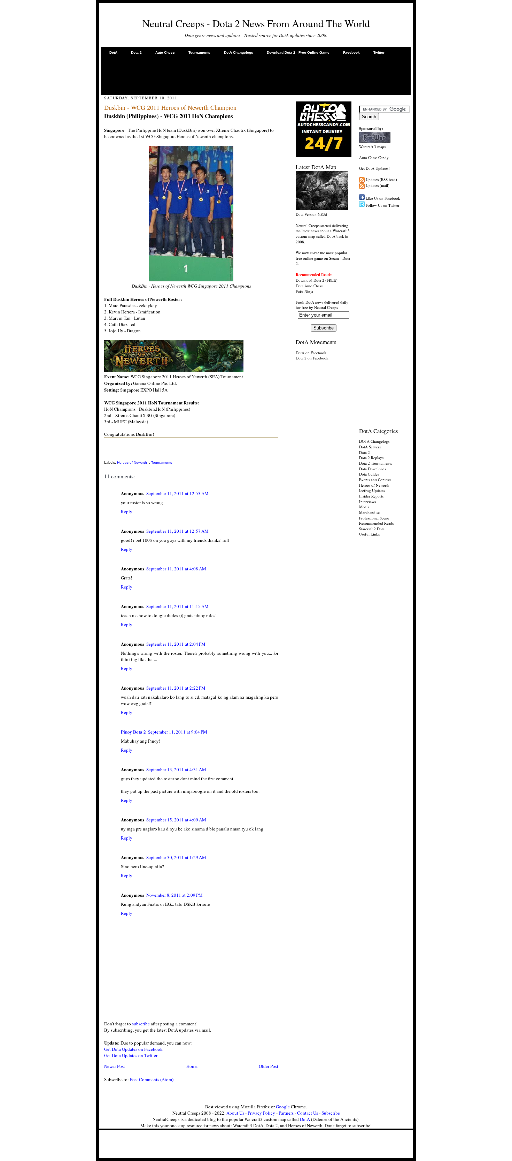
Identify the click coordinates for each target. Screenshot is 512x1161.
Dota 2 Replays (371, 457)
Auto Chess (165, 52)
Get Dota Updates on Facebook (133, 1049)
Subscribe (330, 1113)
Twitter (379, 52)
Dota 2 (136, 52)
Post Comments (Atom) (151, 1079)
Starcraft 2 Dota (372, 528)
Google (283, 1106)
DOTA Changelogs (374, 441)
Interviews (367, 501)
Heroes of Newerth (132, 462)
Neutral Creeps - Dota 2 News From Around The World (256, 23)
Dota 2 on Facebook (312, 358)
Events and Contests (375, 479)
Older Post (268, 1066)
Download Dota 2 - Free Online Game (298, 52)
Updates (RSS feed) (381, 179)
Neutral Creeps (326, 307)
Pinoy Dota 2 (133, 731)
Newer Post (114, 1066)
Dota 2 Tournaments (375, 463)
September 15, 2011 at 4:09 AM (176, 820)
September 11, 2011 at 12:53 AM (177, 493)
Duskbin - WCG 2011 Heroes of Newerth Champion (170, 107)
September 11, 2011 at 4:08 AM (176, 569)
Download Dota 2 (310, 280)
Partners (286, 1113)
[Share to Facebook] (105, 447)
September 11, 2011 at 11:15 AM (177, 606)
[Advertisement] (255, 74)
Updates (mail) (377, 185)
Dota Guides (369, 474)
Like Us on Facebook (383, 198)
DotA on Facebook (311, 352)
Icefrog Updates (372, 490)
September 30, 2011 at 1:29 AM (176, 857)
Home (191, 1066)
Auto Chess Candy (374, 157)
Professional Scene (374, 518)
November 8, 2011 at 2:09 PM (174, 895)
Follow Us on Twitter (382, 205)
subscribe (141, 1023)
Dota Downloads (372, 468)
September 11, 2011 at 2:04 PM (175, 644)
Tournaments (199, 52)
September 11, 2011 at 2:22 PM (175, 688)
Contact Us (307, 1113)
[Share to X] (105, 455)
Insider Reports (371, 496)
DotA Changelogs (238, 52)
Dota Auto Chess (309, 285)
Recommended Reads (376, 523)
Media (364, 506)
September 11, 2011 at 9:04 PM (177, 732)
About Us (235, 1113)
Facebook (351, 52)
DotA (113, 52)
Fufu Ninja (304, 291)
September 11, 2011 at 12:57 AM (177, 531)
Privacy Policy (261, 1113)
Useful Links (369, 534)
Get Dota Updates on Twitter (130, 1055)
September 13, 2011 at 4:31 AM (176, 769)
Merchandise (369, 512)
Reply (126, 511)
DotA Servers (370, 446)
